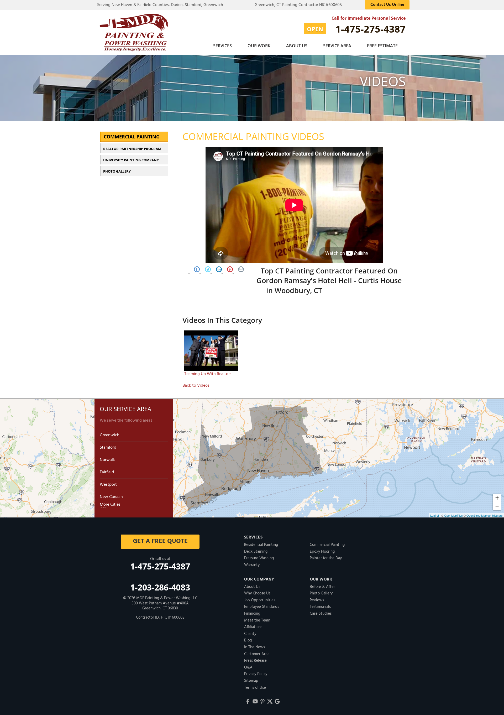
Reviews (317, 600)
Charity (250, 634)
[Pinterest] (262, 701)
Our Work (259, 46)
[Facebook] (248, 701)
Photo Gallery (117, 171)
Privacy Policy (255, 674)
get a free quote (160, 541)
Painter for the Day (326, 558)
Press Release (255, 660)
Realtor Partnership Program (132, 148)
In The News (254, 647)
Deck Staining (255, 551)
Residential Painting (261, 545)
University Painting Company (131, 160)
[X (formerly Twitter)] (270, 701)
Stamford (108, 447)
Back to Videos (195, 385)
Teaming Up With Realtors (208, 374)
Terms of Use (255, 688)
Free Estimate (382, 46)
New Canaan (111, 497)
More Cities (110, 504)
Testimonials (320, 607)
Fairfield (107, 472)
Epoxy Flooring (322, 551)
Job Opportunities (259, 600)
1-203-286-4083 (160, 587)
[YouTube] (255, 701)
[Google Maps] (277, 701)
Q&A (248, 667)
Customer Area (256, 654)
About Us (296, 46)
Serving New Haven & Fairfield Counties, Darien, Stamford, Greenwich (160, 5)
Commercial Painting (132, 136)
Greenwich (109, 435)
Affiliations (253, 627)
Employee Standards (261, 607)
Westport (108, 484)
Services (222, 46)
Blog (248, 640)
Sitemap (251, 681)
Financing (252, 613)
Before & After (322, 587)
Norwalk (107, 460)
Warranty (252, 565)
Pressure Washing (259, 558)
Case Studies (321, 613)
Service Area (337, 46)
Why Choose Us (257, 593)
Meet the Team (257, 620)
